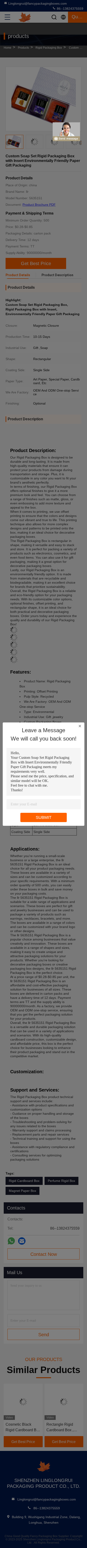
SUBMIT (44, 817)
